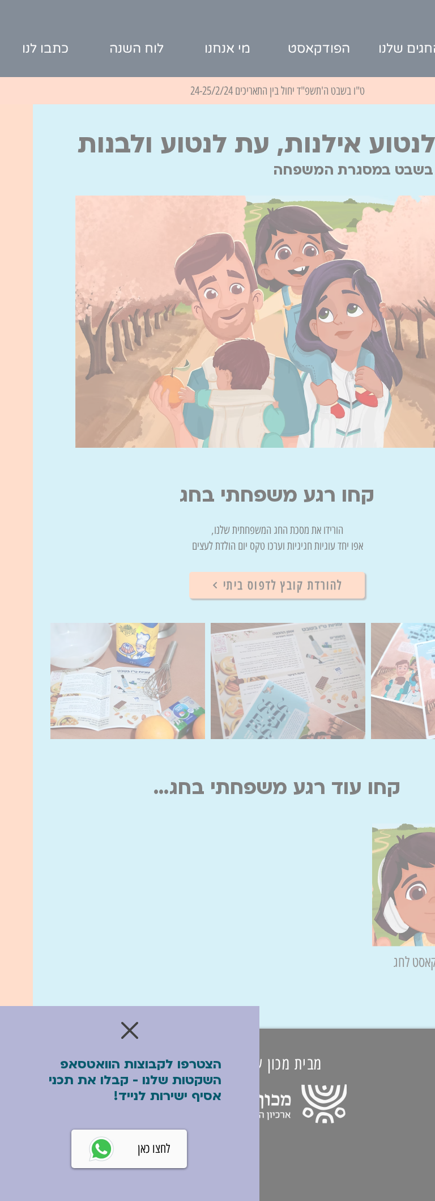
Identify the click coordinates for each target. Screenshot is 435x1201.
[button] (129, 1030)
